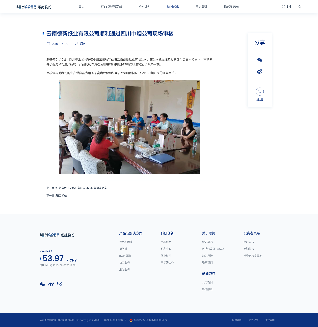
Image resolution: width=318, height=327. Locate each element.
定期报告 (248, 249)
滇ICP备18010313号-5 (115, 320)
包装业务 (124, 262)
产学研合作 (167, 262)
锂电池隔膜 (125, 242)
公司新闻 (207, 282)
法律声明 (270, 320)
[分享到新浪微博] (259, 71)
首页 (81, 6)
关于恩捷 (201, 6)
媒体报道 (207, 289)
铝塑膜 (123, 249)
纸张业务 (124, 269)
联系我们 (207, 262)
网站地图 (236, 320)
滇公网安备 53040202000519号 (150, 320)
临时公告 (248, 242)
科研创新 (144, 6)
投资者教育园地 (252, 256)
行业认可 (166, 256)
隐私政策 (253, 320)
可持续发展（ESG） (213, 249)
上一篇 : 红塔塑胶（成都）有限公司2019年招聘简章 (76, 188)
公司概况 (207, 242)
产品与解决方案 (111, 6)
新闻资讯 (173, 6)
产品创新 (166, 242)
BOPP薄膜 (125, 256)
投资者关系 (231, 6)
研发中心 (166, 249)
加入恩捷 (207, 256)
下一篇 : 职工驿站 (56, 195)
